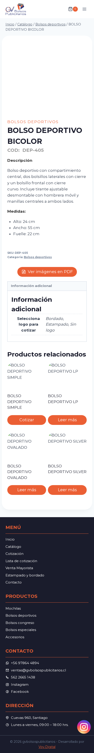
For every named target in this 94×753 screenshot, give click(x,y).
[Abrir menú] (84, 8)
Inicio (10, 539)
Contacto (13, 582)
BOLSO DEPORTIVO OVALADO (19, 472)
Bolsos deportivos (33, 122)
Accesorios (14, 637)
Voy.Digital (47, 747)
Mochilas (13, 608)
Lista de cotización (21, 561)
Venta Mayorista (19, 568)
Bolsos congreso (19, 623)
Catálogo (13, 546)
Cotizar (26, 419)
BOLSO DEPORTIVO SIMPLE (19, 402)
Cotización (14, 553)
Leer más (67, 419)
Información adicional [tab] (31, 286)
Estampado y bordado (24, 575)
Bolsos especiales (20, 630)
